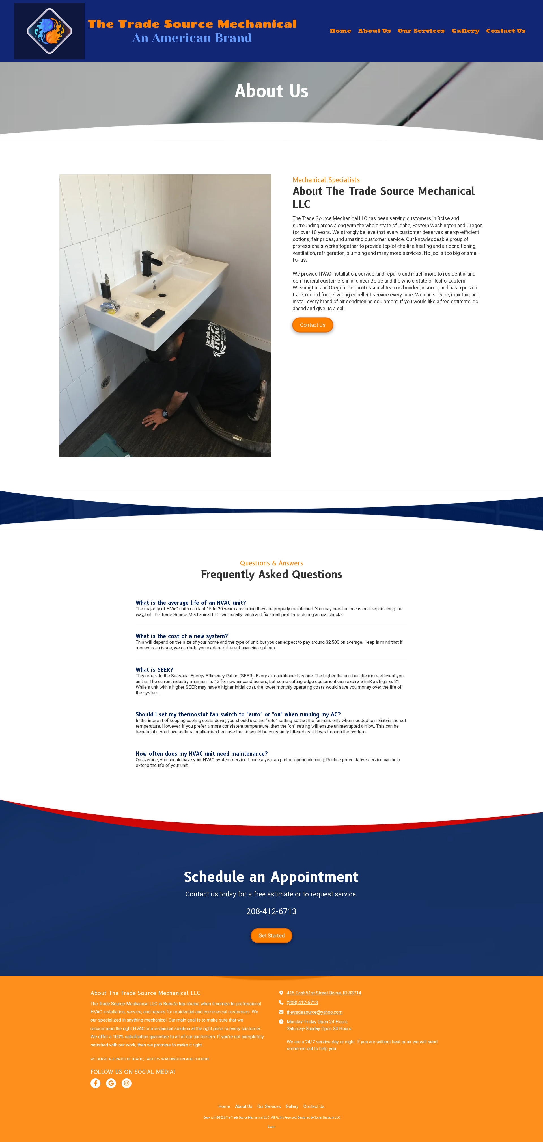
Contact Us (312, 325)
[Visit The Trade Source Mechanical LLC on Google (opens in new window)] (111, 1083)
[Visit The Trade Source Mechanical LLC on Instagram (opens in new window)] (127, 1083)
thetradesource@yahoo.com (314, 1012)
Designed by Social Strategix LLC (319, 1117)
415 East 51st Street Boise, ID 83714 (324, 993)
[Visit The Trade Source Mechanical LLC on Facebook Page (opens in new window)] (95, 1083)
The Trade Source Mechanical (192, 23)
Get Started (271, 935)
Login (271, 1126)
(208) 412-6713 (302, 1002)
